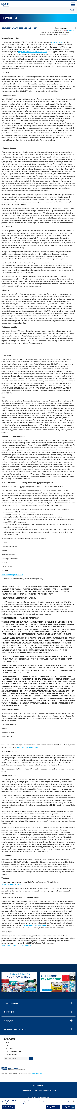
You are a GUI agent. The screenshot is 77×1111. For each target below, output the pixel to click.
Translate (70, 31)
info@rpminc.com (37, 1073)
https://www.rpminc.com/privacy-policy (32, 52)
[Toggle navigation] (72, 4)
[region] (38, 1104)
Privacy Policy (26, 1090)
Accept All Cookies (53, 1107)
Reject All (68, 1107)
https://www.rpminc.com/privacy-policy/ (16, 945)
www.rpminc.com (57, 42)
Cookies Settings (49, 1090)
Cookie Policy (37, 1090)
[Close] (74, 1101)
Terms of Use (38, 1086)
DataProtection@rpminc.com (12, 575)
